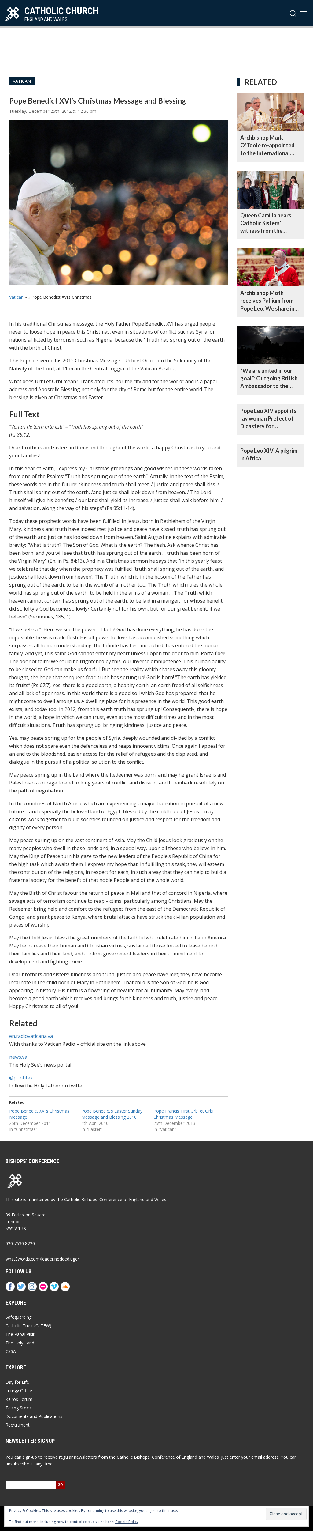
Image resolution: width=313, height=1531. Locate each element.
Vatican (22, 81)
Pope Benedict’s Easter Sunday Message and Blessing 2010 (111, 1114)
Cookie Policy (126, 1521)
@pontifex (21, 1077)
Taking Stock (18, 1408)
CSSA (11, 1351)
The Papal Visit (20, 1334)
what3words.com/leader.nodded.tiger (42, 1259)
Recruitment (18, 1425)
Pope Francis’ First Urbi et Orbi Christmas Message (183, 1114)
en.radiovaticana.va (31, 1036)
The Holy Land (20, 1343)
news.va (18, 1056)
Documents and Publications (34, 1416)
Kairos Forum (19, 1399)
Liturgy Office (19, 1390)
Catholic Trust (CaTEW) (28, 1326)
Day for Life (17, 1382)
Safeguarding (18, 1317)
